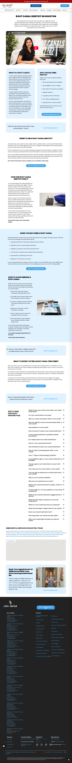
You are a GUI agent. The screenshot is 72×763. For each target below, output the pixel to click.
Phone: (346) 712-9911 (11, 689)
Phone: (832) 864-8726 (11, 653)
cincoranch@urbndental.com (12, 672)
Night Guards (39, 638)
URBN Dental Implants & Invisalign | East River (15, 650)
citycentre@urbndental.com (12, 690)
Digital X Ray (39, 632)
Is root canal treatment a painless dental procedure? (43, 435)
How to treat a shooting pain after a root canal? (43, 451)
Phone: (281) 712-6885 (11, 671)
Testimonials (10, 744)
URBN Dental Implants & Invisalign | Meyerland (15, 712)
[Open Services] (21, 10)
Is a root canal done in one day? (40, 415)
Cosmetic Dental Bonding (57, 649)
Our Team (9, 741)
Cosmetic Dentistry (41, 644)
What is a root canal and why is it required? (44, 505)
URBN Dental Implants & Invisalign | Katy (15, 633)
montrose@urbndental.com (12, 629)
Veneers (38, 622)
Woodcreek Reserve (52, 536)
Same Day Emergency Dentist (58, 625)
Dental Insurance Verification (28, 739)
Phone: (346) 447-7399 (11, 662)
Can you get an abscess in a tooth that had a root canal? (45, 473)
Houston (8, 531)
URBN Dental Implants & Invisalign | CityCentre (15, 686)
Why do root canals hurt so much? (41, 481)
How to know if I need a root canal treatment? (45, 431)
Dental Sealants (55, 640)
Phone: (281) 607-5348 (11, 628)
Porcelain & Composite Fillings (43, 656)
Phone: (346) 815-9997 (12, 680)
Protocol (64, 744)
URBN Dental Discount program (26, 745)
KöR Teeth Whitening (41, 653)
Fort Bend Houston (22, 534)
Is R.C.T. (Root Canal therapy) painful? (42, 455)
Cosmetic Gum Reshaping (42, 650)
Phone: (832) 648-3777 (11, 698)
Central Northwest (26, 533)
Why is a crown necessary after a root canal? (45, 419)
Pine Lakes (43, 536)
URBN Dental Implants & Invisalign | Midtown (15, 677)
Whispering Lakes (34, 536)
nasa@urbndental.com (11, 725)
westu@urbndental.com (11, 663)
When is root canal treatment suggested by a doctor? (45, 495)
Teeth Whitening (55, 656)
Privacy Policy (47, 752)
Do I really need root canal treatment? (42, 440)
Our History (9, 739)
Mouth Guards (39, 635)
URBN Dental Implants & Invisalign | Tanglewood (15, 641)
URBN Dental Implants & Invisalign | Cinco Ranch (15, 667)
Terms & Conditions (57, 752)
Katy (12, 531)
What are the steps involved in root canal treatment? (43, 500)
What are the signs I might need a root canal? (45, 508)
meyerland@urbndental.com (12, 717)
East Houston (50, 533)
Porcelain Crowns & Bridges (58, 653)
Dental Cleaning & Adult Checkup (42, 616)
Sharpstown (48, 534)
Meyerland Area (40, 534)
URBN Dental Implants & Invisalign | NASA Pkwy (15, 720)
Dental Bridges (54, 643)
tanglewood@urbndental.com (13, 646)
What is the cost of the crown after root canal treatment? (45, 411)
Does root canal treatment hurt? (40, 512)
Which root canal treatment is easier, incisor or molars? (45, 485)
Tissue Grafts (54, 622)
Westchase (59, 534)
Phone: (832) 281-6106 (11, 707)
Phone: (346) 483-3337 (11, 716)
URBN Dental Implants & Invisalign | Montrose (15, 624)
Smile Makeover (40, 647)
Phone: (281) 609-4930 (11, 636)
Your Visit (9, 747)
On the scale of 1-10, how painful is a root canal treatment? (45, 490)
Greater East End (50, 531)
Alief (54, 534)
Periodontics (54, 616)
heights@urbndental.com (12, 699)
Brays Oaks (31, 534)
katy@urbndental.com (11, 637)
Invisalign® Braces (40, 626)
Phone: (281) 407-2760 (11, 645)
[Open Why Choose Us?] (14, 10)
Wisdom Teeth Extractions (57, 637)
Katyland (26, 536)
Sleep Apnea (54, 631)
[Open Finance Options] (38, 10)
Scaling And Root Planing (57, 619)
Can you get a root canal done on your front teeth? (44, 464)
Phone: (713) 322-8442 (12, 619)
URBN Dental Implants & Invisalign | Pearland (15, 729)
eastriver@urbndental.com (12, 654)
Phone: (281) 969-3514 (11, 724)
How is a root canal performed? (40, 443)
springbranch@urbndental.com (13, 708)
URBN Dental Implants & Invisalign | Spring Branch (15, 703)
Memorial (8, 536)
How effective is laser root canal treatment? (45, 447)
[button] (46, 410)
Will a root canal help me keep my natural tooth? (44, 520)
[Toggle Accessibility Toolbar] (69, 760)
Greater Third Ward (39, 531)
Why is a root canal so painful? (40, 478)
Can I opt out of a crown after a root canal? (44, 469)
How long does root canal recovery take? (43, 516)
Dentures (53, 628)
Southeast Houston (60, 533)
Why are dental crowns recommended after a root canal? (45, 423)
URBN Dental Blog (55, 739)
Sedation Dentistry (55, 646)
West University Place (27, 531)
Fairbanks (35, 533)
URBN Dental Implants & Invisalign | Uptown (15, 616)
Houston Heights (15, 533)
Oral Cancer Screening (41, 641)
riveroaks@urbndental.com (12, 620)
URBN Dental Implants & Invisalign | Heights (15, 695)
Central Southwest (11, 534)
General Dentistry (40, 629)
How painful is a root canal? (38, 427)
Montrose (17, 531)
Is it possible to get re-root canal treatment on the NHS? (45, 459)
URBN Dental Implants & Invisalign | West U (15, 658)
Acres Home (42, 533)
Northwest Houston (17, 536)
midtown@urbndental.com (12, 681)
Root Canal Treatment (56, 634)
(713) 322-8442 (43, 739)
